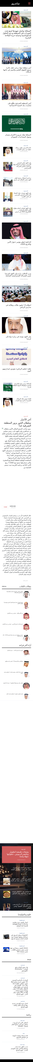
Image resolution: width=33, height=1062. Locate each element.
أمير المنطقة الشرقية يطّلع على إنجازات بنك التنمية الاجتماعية (19, 104)
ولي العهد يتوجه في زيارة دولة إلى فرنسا (18, 337)
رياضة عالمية (22, 1020)
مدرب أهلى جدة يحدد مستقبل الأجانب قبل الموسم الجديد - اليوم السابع (19, 1048)
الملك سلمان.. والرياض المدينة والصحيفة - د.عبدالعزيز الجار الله (14, 592)
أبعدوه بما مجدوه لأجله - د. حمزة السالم (15, 650)
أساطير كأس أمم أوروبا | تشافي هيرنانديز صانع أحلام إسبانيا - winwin (20, 1024)
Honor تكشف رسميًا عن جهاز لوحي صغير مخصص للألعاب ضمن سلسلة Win (19, 949)
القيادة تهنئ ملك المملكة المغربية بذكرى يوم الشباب (23, 399)
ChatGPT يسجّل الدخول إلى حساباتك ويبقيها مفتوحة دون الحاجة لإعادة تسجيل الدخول (19, 937)
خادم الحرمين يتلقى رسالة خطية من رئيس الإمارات (23, 148)
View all (4, 586)
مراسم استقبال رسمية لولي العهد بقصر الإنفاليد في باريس (22, 179)
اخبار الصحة (23, 965)
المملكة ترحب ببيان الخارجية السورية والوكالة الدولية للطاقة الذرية (22, 385)
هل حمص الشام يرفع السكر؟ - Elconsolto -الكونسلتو (21, 969)
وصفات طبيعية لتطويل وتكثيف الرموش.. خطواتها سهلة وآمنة (18, 854)
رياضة (24, 1033)
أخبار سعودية (26, 9)
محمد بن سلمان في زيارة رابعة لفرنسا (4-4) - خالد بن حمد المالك (13, 635)
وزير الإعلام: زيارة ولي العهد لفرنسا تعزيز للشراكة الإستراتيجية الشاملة (18, 274)
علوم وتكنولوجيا (22, 920)
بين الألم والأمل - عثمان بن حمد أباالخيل (15, 613)
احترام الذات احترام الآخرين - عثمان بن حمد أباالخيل (12, 624)
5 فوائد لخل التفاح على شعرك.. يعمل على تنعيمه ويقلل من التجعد (21, 868)
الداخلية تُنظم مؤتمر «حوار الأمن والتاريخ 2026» (19, 243)
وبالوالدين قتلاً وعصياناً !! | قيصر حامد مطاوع (14, 661)
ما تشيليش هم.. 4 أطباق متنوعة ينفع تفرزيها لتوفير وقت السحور (21, 892)
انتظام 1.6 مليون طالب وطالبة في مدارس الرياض (18, 306)
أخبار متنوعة (23, 849)
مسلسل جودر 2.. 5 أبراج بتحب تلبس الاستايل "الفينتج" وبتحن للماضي (22, 906)
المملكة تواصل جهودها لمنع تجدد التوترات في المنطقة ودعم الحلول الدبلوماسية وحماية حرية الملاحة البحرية (17, 34)
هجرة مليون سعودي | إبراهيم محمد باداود (14, 694)
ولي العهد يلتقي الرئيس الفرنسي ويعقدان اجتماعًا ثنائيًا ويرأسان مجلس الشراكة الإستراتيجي (22, 165)
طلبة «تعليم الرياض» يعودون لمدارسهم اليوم (16, 370)
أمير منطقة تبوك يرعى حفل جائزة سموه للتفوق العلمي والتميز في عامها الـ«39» (17, 69)
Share (5, 507)
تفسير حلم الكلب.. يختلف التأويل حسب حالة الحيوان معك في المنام (21, 880)
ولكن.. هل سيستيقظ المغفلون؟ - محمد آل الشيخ (13, 683)
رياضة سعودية (22, 1044)
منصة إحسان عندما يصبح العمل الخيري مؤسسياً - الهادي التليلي (13, 603)
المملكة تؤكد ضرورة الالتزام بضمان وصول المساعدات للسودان (18, 136)
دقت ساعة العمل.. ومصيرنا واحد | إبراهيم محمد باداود (13, 672)
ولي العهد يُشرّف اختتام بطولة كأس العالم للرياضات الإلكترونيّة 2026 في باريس (22, 210)
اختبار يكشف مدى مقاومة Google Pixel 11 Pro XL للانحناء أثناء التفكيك (20, 924)
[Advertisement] (16, 486)
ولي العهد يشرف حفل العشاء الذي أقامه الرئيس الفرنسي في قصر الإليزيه (22, 194)
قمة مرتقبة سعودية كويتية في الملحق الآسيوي (20, 1036)
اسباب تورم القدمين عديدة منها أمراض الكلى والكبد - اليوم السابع (20, 1005)
